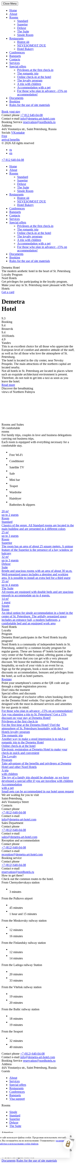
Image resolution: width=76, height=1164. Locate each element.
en (10, 153)
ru (10, 149)
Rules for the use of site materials (29, 105)
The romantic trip (27, 73)
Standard (22, 21)
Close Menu (10, 3)
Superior (22, 24)
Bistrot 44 (23, 42)
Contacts (14, 59)
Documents (16, 98)
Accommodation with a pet (33, 87)
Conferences (17, 52)
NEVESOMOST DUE (31, 45)
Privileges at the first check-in (35, 70)
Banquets (15, 56)
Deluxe (21, 28)
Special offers (17, 66)
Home (13, 10)
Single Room (25, 35)
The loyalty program (29, 80)
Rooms (13, 17)
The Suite (23, 31)
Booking (14, 101)
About (13, 14)
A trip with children (29, 84)
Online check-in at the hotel (34, 77)
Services (14, 63)
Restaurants (16, 38)
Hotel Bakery (25, 49)
